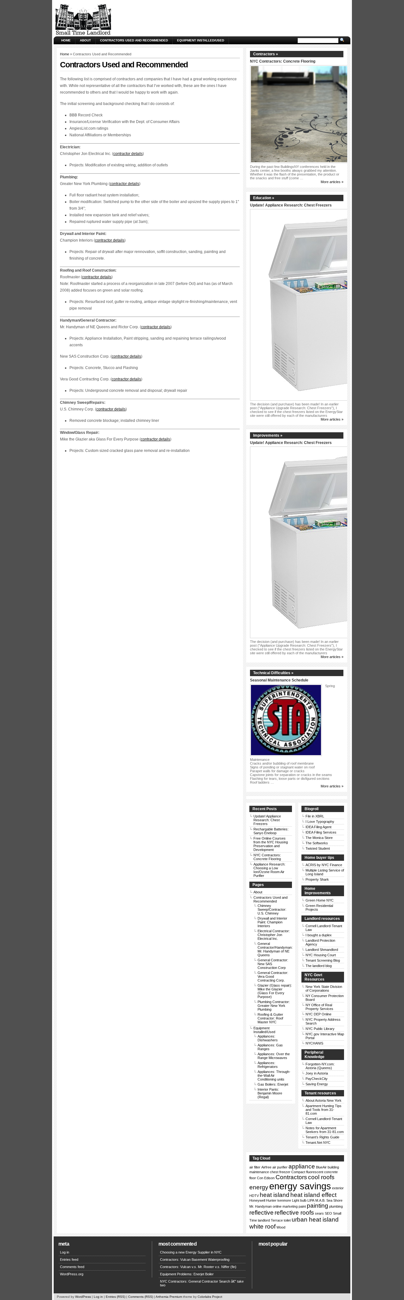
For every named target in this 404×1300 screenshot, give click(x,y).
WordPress (83, 1296)
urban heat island (315, 1219)
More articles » (332, 182)
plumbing (336, 1206)
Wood (280, 1227)
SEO (328, 1213)
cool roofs (321, 1177)
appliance (301, 1166)
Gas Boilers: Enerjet (273, 1084)
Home (66, 40)
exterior (338, 1188)
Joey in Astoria (317, 1073)
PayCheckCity (317, 1079)
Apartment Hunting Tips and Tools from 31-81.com (324, 1109)
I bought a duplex (319, 935)
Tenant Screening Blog (323, 960)
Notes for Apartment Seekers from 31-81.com (325, 1130)
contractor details (128, 153)
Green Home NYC (320, 900)
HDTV (254, 1196)
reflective (261, 1212)
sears (319, 1213)
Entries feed (69, 1259)
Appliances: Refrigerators (268, 1065)
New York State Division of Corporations (324, 988)
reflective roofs (294, 1212)
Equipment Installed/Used (200, 40)
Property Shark (317, 879)
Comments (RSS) (140, 1296)
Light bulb (299, 1200)
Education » (263, 198)
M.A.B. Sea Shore (328, 1200)
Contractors (291, 1177)
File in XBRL (315, 816)
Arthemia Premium (169, 1296)
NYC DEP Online (318, 1014)
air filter (254, 1167)
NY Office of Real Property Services (319, 1007)
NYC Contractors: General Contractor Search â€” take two (202, 1283)
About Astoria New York (324, 1100)
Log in (64, 1252)
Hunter (271, 1200)
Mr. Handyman (260, 1206)
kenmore (284, 1200)
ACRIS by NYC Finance (324, 865)
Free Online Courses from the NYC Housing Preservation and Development (270, 844)
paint (302, 1206)
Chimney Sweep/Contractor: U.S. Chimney (272, 909)
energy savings (300, 1186)
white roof (262, 1226)
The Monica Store (319, 838)
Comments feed (72, 1267)
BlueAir (321, 1167)
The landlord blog (319, 966)
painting (317, 1205)
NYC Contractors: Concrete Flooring (282, 61)
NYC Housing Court (321, 955)
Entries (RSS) (115, 1296)
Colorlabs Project (210, 1296)
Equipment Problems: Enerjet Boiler (187, 1274)
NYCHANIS (314, 1043)
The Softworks (317, 843)
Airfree (266, 1167)
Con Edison (266, 1178)
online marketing (285, 1206)
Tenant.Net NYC (318, 1142)
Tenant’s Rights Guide (322, 1137)
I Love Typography (320, 821)
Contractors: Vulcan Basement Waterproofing (194, 1259)
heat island (274, 1195)
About (85, 40)
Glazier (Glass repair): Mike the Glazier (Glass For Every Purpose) (275, 991)
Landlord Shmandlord (322, 950)
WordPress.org (71, 1274)
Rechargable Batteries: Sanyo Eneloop (270, 831)
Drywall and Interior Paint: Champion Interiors (272, 922)
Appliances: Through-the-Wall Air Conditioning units (274, 1075)
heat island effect (313, 1195)
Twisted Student (318, 848)
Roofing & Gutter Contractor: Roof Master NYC (270, 1018)
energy (258, 1187)
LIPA (310, 1200)
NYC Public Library (320, 1029)
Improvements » (267, 435)
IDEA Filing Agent (318, 827)
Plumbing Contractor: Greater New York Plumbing (274, 1005)
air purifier (280, 1167)
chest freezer (280, 1172)
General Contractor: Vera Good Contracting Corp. (273, 976)
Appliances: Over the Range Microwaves (274, 1056)
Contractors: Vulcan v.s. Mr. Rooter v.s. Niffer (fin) (198, 1267)
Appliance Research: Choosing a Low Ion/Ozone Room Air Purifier (269, 870)
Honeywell (257, 1200)
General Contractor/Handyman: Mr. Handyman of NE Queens (275, 949)
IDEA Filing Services (321, 832)
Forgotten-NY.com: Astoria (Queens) (320, 1066)
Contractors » (265, 54)
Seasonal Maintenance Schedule (279, 680)
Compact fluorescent (307, 1172)
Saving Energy (317, 1084)
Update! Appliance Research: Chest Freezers (291, 205)
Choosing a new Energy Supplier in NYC (191, 1252)
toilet (287, 1220)
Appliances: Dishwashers (268, 1038)
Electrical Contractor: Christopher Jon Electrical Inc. (274, 934)
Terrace (277, 1220)
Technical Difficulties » (273, 673)
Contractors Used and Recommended (134, 40)
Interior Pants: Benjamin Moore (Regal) (270, 1093)
